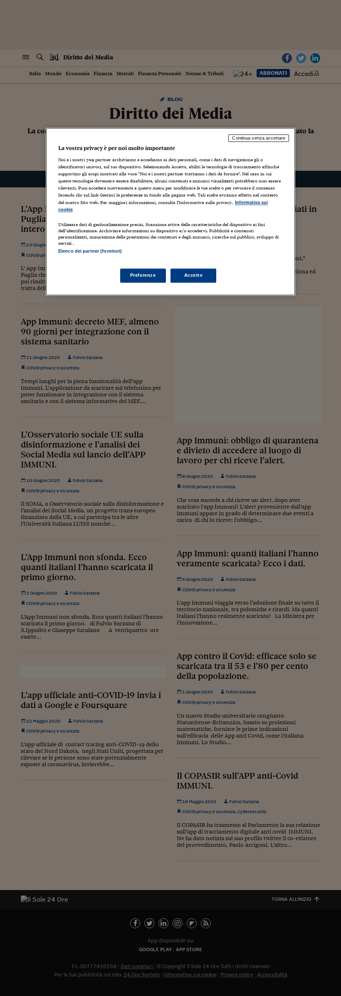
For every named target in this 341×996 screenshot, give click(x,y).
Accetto (193, 275)
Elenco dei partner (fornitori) (90, 250)
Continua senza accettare (258, 137)
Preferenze (143, 275)
